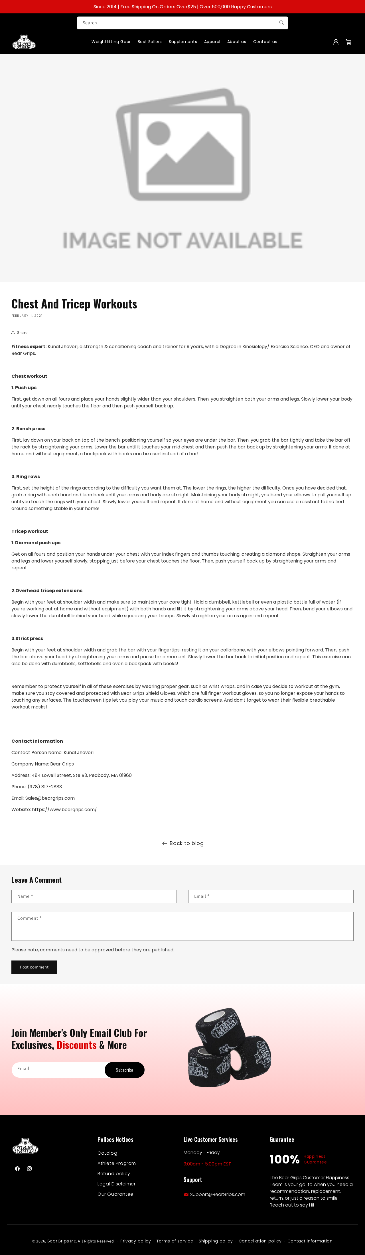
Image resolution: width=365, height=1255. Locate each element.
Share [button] (22, 332)
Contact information (310, 1241)
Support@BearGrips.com (217, 1194)
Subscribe (124, 1070)
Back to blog (187, 843)
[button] (348, 42)
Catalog (107, 1153)
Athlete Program (117, 1163)
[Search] (281, 23)
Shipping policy (216, 1241)
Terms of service (175, 1241)
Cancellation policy (260, 1241)
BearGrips (58, 1241)
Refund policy (114, 1173)
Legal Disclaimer (117, 1184)
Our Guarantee (115, 1194)
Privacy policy (135, 1241)
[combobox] (182, 23)
